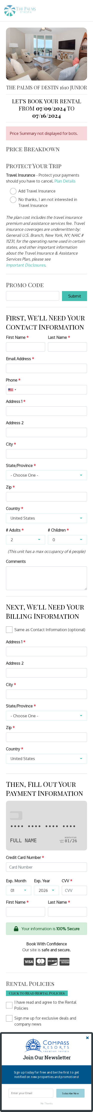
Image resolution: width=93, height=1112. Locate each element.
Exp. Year (42, 880)
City (11, 444)
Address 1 (16, 401)
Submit (74, 296)
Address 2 (15, 422)
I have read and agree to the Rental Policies (45, 1005)
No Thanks (46, 1103)
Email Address (20, 358)
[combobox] (12, 389)
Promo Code (25, 285)
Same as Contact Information (49, 629)
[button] (47, 1057)
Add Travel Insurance (37, 191)
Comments (16, 561)
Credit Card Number (25, 857)
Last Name (59, 337)
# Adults (15, 530)
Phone (13, 380)
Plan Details (65, 181)
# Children (58, 530)
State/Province (21, 465)
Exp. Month (16, 880)
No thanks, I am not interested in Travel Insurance (47, 202)
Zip (10, 487)
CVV (67, 880)
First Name (17, 337)
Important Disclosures (25, 265)
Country (14, 508)
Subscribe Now (70, 1093)
